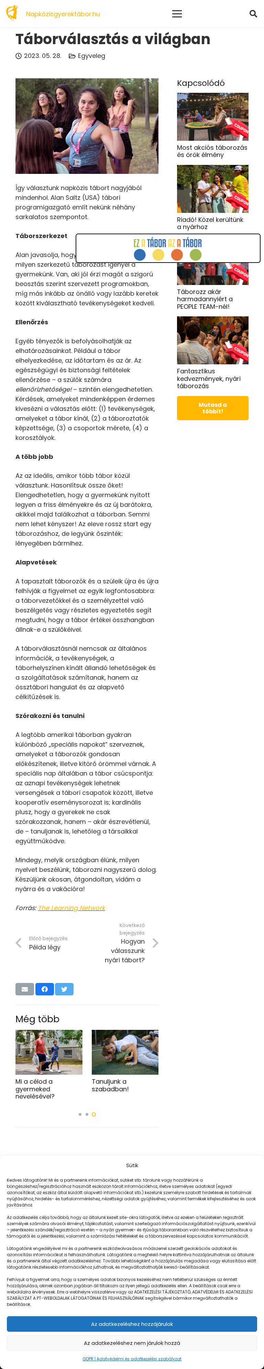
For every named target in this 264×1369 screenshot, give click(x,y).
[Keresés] (253, 13)
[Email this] (24, 989)
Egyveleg (91, 55)
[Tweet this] (64, 989)
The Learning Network (71, 908)
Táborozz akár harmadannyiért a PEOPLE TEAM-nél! (205, 299)
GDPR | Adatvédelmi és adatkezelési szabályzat (132, 1359)
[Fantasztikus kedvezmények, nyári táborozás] (213, 321)
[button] (80, 1114)
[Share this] (44, 989)
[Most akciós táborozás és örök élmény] (213, 97)
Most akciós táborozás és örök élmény (212, 151)
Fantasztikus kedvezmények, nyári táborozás (209, 378)
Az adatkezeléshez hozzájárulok (132, 1324)
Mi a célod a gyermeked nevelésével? (35, 1089)
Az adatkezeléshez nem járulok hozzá (132, 1343)
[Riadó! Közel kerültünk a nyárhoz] (213, 169)
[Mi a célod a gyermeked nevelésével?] (48, 1034)
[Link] (12, 13)
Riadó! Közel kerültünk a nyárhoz (210, 223)
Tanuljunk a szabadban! (110, 1085)
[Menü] (177, 13)
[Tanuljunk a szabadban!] (125, 1034)
